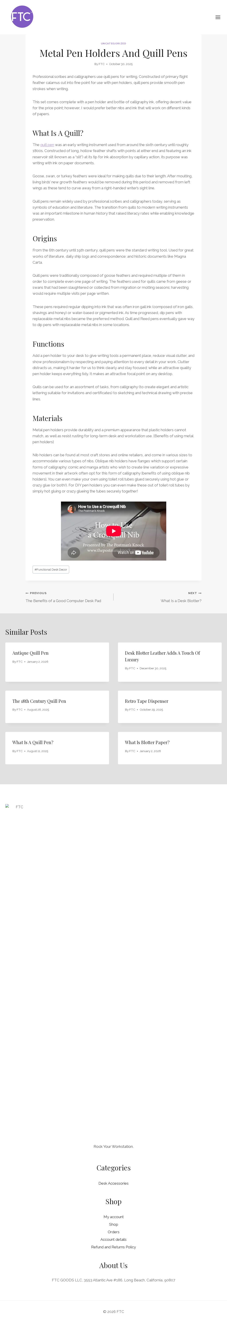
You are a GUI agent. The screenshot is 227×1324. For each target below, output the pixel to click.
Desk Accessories (113, 1183)
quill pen (47, 144)
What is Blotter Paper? (147, 742)
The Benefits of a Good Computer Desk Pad (63, 597)
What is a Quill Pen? (32, 742)
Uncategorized (113, 43)
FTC (102, 64)
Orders (113, 1232)
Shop (113, 1224)
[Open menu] (220, 17)
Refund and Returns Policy (113, 1247)
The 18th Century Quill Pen (39, 701)
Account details (113, 1239)
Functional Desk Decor (51, 569)
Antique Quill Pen (30, 653)
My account (114, 1217)
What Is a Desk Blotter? (181, 597)
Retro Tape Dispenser (146, 701)
